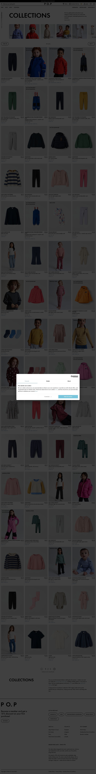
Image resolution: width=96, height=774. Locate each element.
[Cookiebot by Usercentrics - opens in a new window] (72, 377)
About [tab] (69, 381)
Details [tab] (48, 381)
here (56, 389)
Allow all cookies (68, 396)
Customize (47, 396)
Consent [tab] (27, 381)
